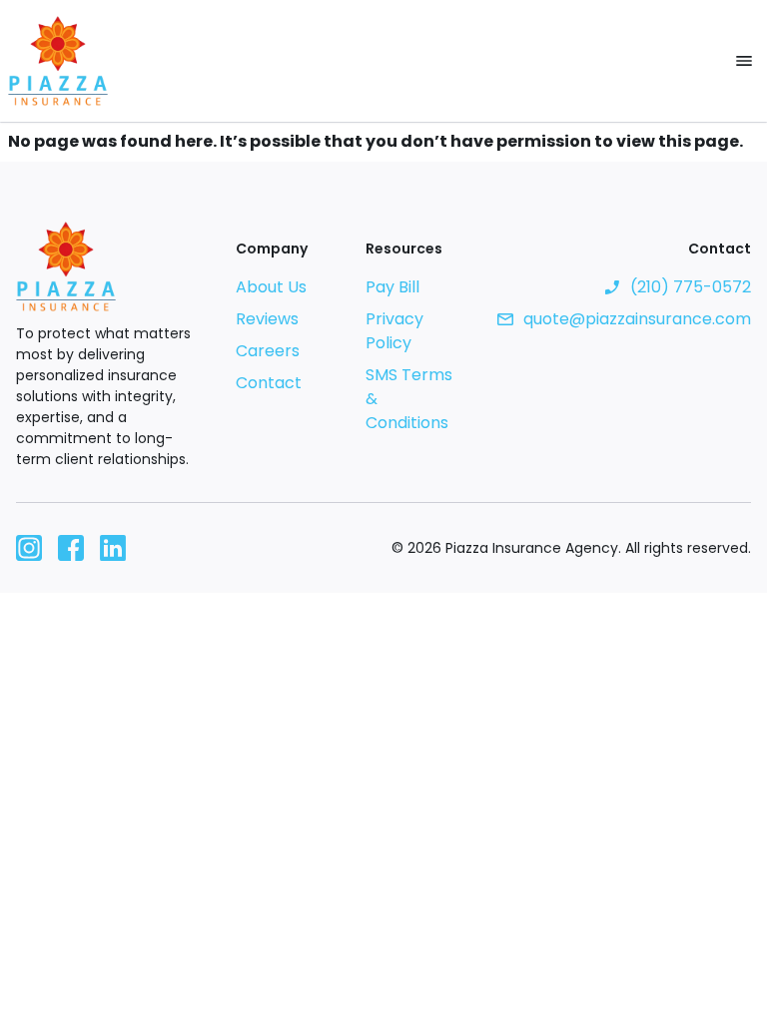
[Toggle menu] (744, 61)
